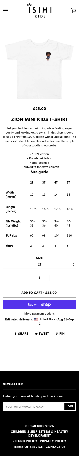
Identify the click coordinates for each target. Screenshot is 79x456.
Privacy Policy (53, 441)
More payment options (39, 313)
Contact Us (56, 447)
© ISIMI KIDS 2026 (39, 426)
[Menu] (5, 10)
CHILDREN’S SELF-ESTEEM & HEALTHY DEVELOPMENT (39, 434)
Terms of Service (28, 447)
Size (39, 258)
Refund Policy (25, 441)
